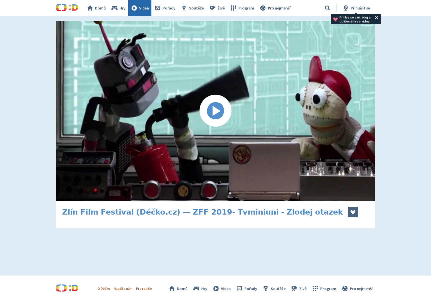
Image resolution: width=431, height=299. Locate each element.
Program (246, 7)
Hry (122, 7)
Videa (144, 7)
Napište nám (123, 288)
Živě (221, 7)
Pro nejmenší (279, 7)
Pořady (169, 7)
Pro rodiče (144, 288)
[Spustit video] (215, 111)
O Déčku (104, 288)
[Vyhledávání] (327, 8)
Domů (100, 7)
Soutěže (196, 7)
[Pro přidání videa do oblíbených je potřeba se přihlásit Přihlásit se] (353, 212)
